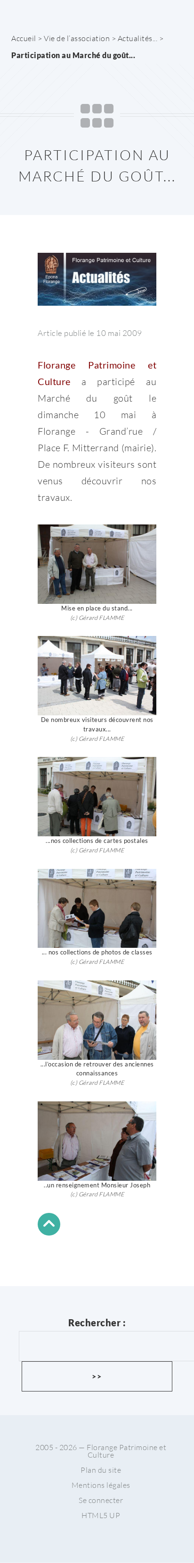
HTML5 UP (100, 1515)
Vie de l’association (77, 38)
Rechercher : (97, 1322)
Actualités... (138, 38)
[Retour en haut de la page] (49, 1226)
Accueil (23, 38)
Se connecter (101, 1500)
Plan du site (101, 1470)
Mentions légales (101, 1485)
